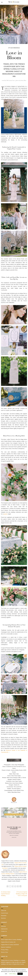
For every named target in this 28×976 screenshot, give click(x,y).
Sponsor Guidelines (6, 947)
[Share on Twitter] (13, 886)
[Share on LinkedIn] (20, 886)
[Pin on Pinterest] (18, 886)
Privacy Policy (4, 949)
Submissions (4, 929)
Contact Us (4, 931)
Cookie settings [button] (12, 973)
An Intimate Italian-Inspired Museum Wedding (6, 893)
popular (5, 514)
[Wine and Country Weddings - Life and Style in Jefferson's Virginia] (14, 2)
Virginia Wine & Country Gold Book (10, 944)
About (11, 939)
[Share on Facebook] (10, 886)
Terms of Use (4, 952)
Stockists (3, 918)
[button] (2, 2)
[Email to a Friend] (15, 886)
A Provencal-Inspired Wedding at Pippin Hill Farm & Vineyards (21, 893)
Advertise (3, 926)
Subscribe (3, 910)
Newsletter (3, 915)
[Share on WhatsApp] (7, 886)
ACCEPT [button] (20, 973)
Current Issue (4, 913)
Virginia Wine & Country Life (8, 942)
